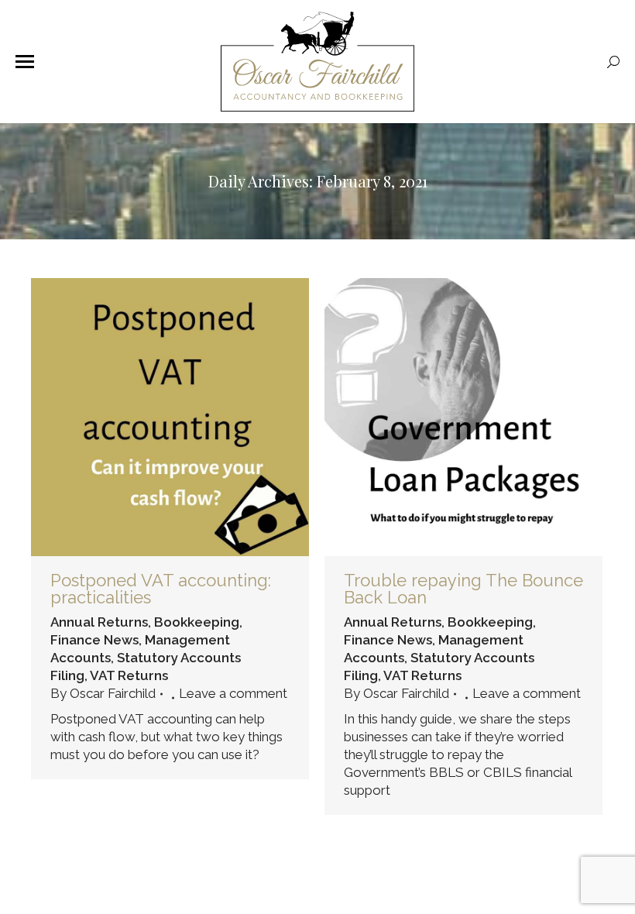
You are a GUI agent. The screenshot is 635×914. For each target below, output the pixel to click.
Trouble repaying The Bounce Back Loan (463, 588)
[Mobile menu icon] (24, 61)
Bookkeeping (196, 622)
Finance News (94, 640)
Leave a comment (233, 693)
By (103, 693)
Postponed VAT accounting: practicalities (160, 588)
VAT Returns (129, 675)
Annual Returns (99, 622)
